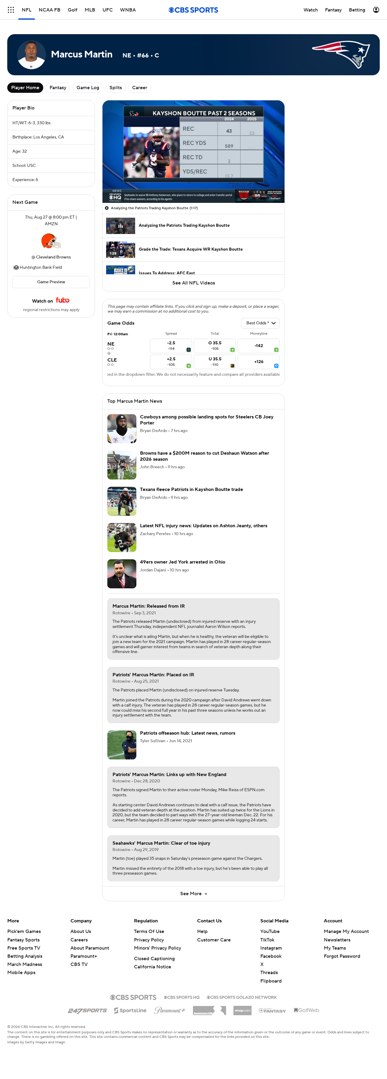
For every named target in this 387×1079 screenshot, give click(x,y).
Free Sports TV (23, 948)
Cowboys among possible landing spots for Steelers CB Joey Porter (207, 420)
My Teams (335, 948)
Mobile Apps (21, 973)
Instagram (271, 948)
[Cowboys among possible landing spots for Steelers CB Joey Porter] (121, 428)
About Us (80, 931)
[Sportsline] (130, 1009)
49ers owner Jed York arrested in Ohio (182, 562)
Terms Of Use (149, 931)
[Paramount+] (170, 1009)
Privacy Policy (149, 940)
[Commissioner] (209, 1008)
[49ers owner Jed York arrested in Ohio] (121, 573)
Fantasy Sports (23, 940)
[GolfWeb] (306, 1010)
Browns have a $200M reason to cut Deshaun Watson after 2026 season (204, 456)
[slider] (193, 185)
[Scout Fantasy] (273, 1010)
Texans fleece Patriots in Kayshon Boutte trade (191, 489)
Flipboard (271, 981)
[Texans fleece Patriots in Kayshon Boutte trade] (121, 501)
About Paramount (89, 948)
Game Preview (51, 282)
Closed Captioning (154, 959)
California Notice (152, 967)
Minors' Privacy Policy (157, 948)
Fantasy (58, 88)
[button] (11, 10)
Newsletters (337, 940)
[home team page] (51, 240)
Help (202, 931)
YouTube (270, 931)
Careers (79, 940)
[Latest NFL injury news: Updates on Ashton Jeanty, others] (121, 537)
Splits (115, 88)
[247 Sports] (87, 1009)
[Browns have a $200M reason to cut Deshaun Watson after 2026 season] (121, 464)
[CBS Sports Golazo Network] (242, 997)
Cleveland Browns (53, 257)
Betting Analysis (24, 956)
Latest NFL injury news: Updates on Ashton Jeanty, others (203, 526)
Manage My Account (346, 931)
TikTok (267, 940)
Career (139, 88)
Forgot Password (342, 956)
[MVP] (242, 1008)
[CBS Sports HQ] (182, 997)
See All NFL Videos (193, 283)
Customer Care (214, 940)
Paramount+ (83, 956)
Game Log (87, 88)
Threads (269, 973)
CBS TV (79, 964)
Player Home (25, 88)
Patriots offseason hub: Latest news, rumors (187, 733)
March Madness (24, 964)
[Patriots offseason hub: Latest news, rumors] (121, 744)
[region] (193, 151)
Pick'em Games (24, 931)
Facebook (270, 956)
